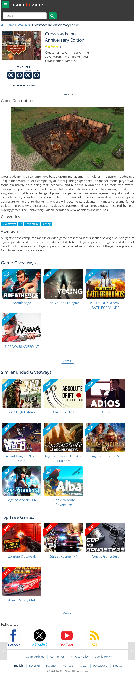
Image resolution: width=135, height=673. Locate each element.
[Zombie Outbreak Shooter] (21, 537)
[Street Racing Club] (21, 581)
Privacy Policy (80, 657)
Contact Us (57, 657)
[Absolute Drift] (63, 393)
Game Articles (35, 657)
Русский (35, 666)
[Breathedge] (21, 284)
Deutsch (118, 666)
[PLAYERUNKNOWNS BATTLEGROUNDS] (105, 284)
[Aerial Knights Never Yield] (21, 437)
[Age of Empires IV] (105, 437)
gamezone (28, 4)
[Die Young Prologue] (63, 284)
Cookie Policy (103, 657)
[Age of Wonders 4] (21, 481)
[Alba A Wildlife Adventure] (63, 481)
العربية (83, 666)
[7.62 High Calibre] (21, 393)
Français (68, 666)
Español (51, 666)
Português (100, 666)
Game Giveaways (18, 25)
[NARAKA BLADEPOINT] (21, 327)
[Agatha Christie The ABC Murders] (63, 437)
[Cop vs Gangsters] (105, 537)
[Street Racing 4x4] (63, 537)
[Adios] (105, 393)
